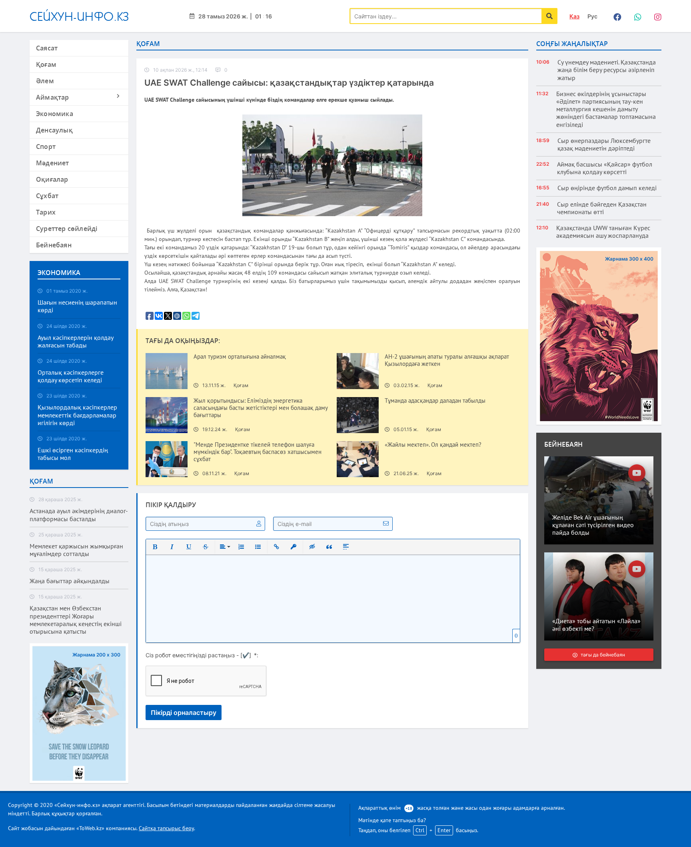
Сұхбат (47, 195)
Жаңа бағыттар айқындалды (70, 581)
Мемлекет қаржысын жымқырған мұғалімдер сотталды (76, 550)
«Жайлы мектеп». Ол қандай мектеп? (433, 444)
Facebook (615, 16)
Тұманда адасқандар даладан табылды (435, 400)
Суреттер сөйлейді (66, 228)
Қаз (574, 16)
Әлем (45, 80)
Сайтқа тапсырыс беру (166, 828)
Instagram (655, 16)
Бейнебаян (54, 245)
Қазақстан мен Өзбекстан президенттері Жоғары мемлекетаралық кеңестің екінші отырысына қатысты (76, 619)
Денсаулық (54, 130)
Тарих (46, 212)
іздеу (549, 16)
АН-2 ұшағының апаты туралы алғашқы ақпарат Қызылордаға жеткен (447, 360)
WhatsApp (635, 16)
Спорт (46, 146)
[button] (155, 546)
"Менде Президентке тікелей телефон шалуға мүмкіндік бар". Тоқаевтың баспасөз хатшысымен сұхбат (258, 452)
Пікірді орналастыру (183, 713)
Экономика (54, 113)
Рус (592, 16)
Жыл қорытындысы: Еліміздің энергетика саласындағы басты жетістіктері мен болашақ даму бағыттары (261, 408)
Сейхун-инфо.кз (79, 16)
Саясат (47, 48)
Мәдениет (52, 163)
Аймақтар (52, 97)
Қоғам (46, 64)
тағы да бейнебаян (603, 655)
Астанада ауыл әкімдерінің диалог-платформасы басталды (79, 514)
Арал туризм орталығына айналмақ (240, 356)
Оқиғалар (52, 179)
